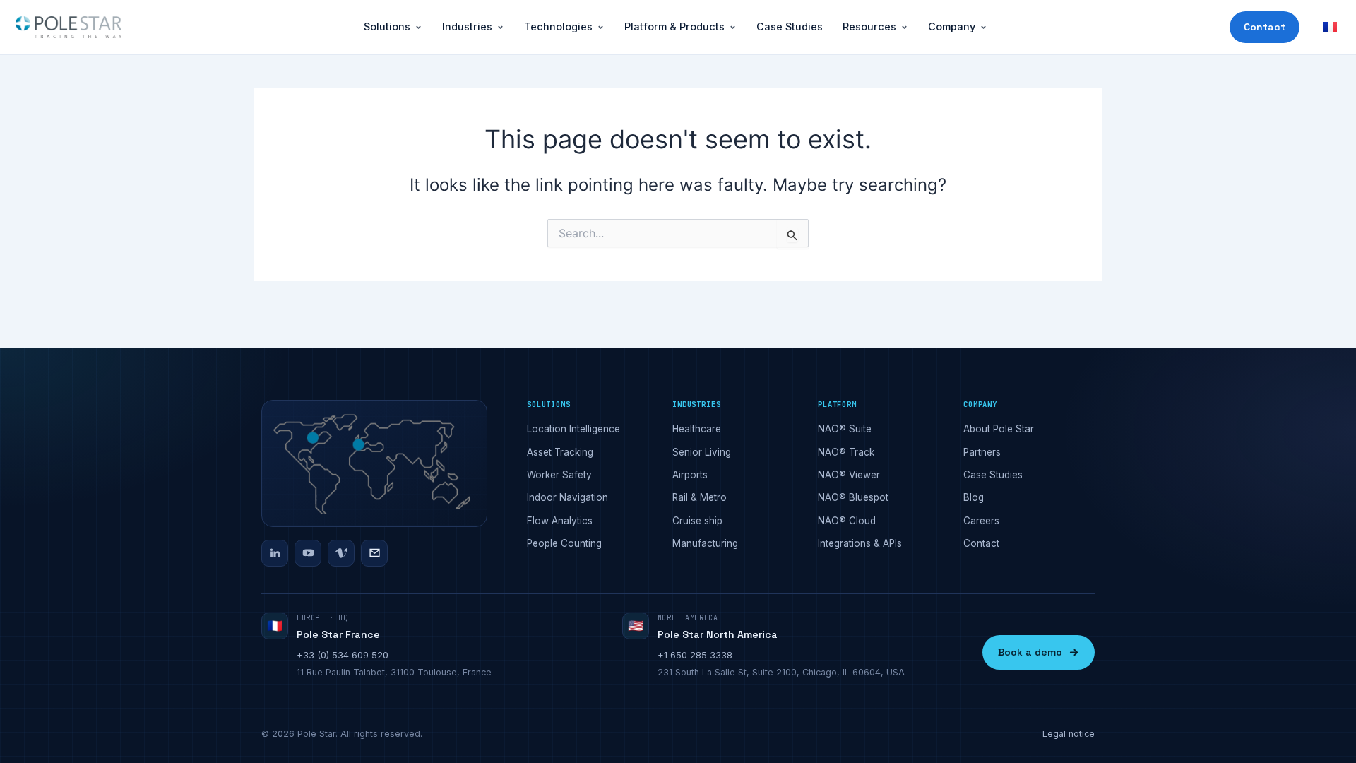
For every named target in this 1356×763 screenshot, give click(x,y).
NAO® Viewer (849, 474)
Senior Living (701, 452)
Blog (973, 497)
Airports (690, 474)
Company (951, 26)
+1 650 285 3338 (695, 655)
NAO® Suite (845, 428)
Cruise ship (697, 520)
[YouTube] (308, 553)
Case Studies (789, 26)
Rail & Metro (699, 497)
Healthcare (696, 428)
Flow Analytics (560, 520)
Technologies (558, 26)
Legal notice (1068, 733)
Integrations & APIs (860, 543)
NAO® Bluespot (853, 497)
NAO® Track (846, 452)
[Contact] (374, 553)
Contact (1264, 26)
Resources (869, 26)
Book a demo (1030, 652)
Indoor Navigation (567, 497)
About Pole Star (998, 428)
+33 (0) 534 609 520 (342, 655)
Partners (982, 452)
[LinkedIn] (274, 553)
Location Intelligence (573, 428)
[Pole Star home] (68, 27)
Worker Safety (559, 474)
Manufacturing (705, 543)
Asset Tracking (560, 452)
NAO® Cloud (847, 520)
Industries (467, 26)
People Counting (564, 543)
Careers (981, 520)
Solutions (387, 26)
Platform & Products (674, 26)
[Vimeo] (341, 553)
